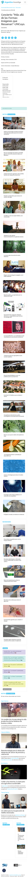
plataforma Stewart (20, 815)
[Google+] (9, 38)
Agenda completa (7, 689)
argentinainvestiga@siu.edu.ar (14, 874)
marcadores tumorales (6, 759)
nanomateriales (15, 758)
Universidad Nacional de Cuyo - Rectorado (11, 7)
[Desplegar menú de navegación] (25, 2)
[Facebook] (2, 38)
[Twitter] (6, 38)
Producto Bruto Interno (12, 789)
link (15, 652)
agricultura (5, 786)
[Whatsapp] (15, 38)
